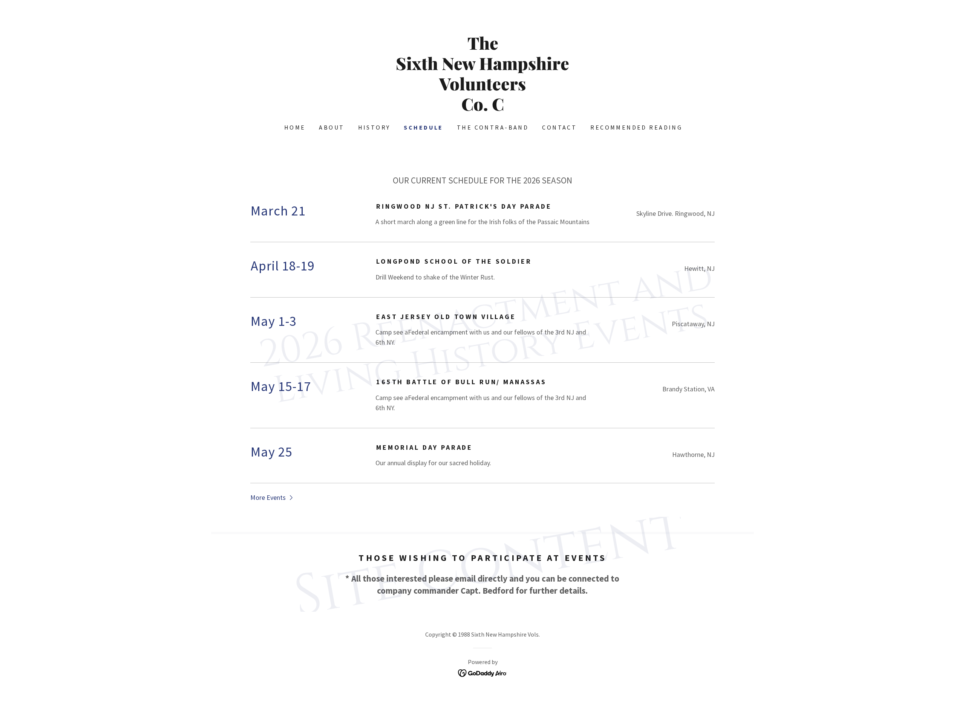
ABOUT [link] (331, 127)
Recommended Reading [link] (636, 127)
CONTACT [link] (559, 127)
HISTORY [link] (374, 127)
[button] (272, 497)
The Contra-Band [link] (492, 127)
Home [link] (295, 127)
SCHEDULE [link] (423, 127)
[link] (482, 108)
